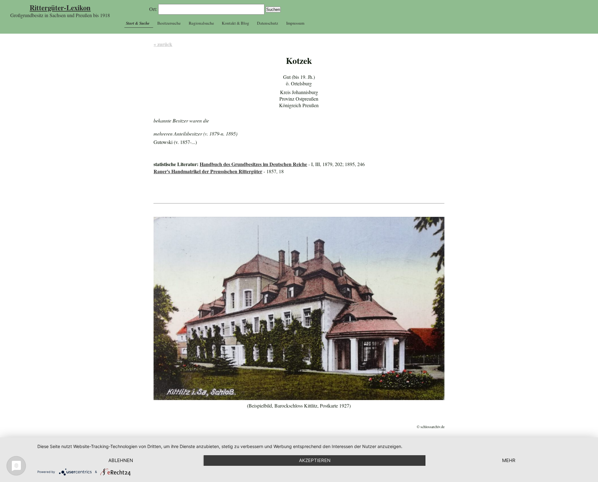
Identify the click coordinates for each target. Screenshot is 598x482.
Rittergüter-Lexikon (60, 7)
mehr (508, 460)
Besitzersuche (169, 23)
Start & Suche (138, 23)
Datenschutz (267, 23)
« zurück (163, 44)
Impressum (295, 23)
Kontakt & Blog (235, 23)
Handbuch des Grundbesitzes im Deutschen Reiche (253, 164)
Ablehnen (120, 460)
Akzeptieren (314, 460)
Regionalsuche (201, 23)
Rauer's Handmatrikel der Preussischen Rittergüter (208, 171)
